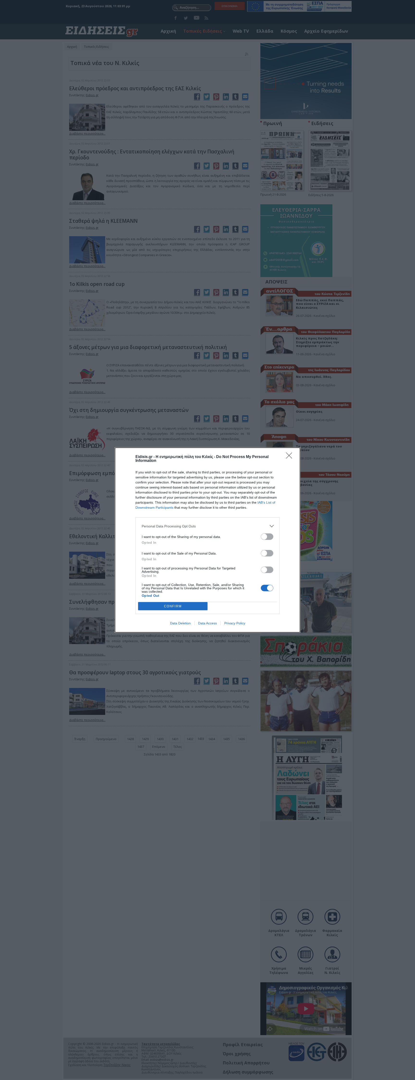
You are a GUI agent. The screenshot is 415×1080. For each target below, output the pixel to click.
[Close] (290, 457)
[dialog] (207, 540)
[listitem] (207, 526)
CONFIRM (173, 606)
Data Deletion (180, 623)
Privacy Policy (234, 623)
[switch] (267, 536)
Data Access (207, 623)
